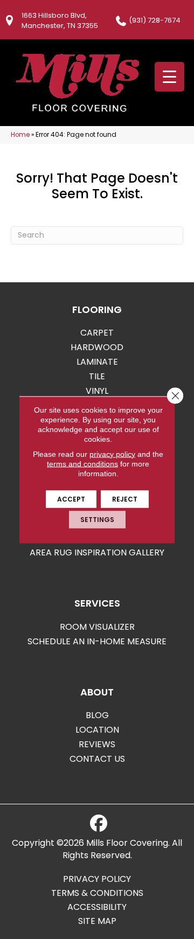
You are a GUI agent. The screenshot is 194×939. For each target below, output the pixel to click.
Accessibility (97, 907)
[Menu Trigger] (169, 77)
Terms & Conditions (97, 893)
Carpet (97, 332)
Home (20, 134)
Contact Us (97, 759)
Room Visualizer (97, 627)
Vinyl (97, 391)
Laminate (97, 362)
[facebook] (98, 823)
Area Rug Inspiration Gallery (97, 552)
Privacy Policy (97, 879)
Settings (97, 519)
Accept (71, 498)
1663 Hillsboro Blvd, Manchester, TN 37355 (60, 20)
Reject (124, 498)
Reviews (97, 744)
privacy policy (112, 453)
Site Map (97, 921)
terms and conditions (82, 463)
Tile (97, 376)
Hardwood (97, 347)
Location (97, 730)
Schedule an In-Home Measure (97, 641)
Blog (97, 715)
